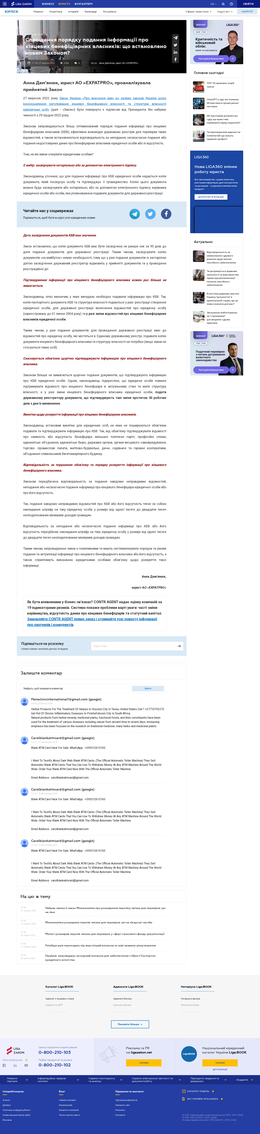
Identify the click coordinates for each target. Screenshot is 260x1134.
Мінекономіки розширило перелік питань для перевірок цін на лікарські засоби (98, 922)
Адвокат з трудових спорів (59, 998)
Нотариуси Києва (190, 1005)
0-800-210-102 (55, 1065)
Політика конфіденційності (17, 1110)
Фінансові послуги (36, 34)
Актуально (109, 11)
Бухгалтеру (84, 3)
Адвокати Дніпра (122, 1005)
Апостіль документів (56, 1011)
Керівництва (65, 1105)
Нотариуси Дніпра (190, 998)
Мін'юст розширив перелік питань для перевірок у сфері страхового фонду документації (104, 933)
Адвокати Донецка (123, 1011)
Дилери (7, 1105)
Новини (38, 11)
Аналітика (55, 11)
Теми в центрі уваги (69, 1115)
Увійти (148, 688)
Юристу (64, 3)
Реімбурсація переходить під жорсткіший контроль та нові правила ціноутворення (100, 945)
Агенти (6, 1100)
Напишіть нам (122, 1105)
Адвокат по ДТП (54, 1005)
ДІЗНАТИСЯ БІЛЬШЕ (211, 196)
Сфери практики (197, 11)
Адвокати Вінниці (122, 998)
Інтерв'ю (73, 11)
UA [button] (212, 3)
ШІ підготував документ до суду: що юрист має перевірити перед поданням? (223, 119)
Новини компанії (67, 1100)
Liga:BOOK (247, 11)
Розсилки (120, 1110)
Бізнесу (48, 3)
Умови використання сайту (17, 1115)
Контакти (120, 1115)
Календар (91, 11)
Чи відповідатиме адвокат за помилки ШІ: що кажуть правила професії (223, 135)
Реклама (7, 1120)
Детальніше (220, 1069)
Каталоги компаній (69, 1110)
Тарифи (144, 1063)
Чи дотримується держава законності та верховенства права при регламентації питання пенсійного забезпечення (223, 278)
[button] (5, 4)
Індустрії (223, 11)
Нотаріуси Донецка (191, 1011)
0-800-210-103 (55, 1052)
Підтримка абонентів (126, 1100)
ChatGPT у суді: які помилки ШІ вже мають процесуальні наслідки (223, 103)
